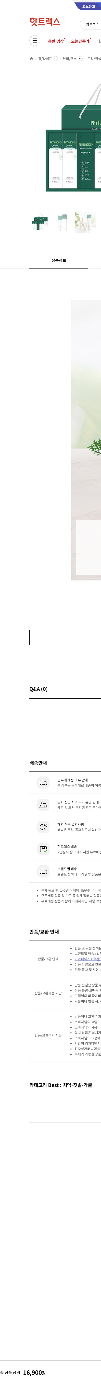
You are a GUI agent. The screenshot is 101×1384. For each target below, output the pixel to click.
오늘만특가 (80, 41)
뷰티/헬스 (69, 58)
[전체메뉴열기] (34, 40)
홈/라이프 (45, 58)
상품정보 (58, 260)
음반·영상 (56, 41)
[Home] (31, 59)
